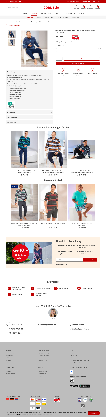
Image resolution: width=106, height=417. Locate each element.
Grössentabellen (43, 371)
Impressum (73, 353)
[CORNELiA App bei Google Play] (84, 386)
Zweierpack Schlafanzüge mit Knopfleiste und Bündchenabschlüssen (24, 224)
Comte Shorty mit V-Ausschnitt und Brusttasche (81, 224)
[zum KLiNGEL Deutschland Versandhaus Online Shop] (12, 399)
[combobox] (17, 7)
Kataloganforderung (43, 360)
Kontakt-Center (78, 325)
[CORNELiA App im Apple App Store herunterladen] (74, 386)
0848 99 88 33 (16, 333)
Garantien (73, 358)
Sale (8, 363)
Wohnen (9, 360)
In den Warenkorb (79, 63)
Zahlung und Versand (44, 350)
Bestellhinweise (42, 373)
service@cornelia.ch (48, 325)
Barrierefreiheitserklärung (76, 363)
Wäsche (9, 358)
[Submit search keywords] (26, 7)
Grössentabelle (98, 49)
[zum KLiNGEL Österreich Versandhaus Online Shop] (7, 399)
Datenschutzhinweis (61, 264)
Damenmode (10, 353)
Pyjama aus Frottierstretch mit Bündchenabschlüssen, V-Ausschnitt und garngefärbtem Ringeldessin (81, 172)
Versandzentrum (11, 373)
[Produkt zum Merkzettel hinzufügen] (82, 59)
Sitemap (9, 350)
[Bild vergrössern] (48, 63)
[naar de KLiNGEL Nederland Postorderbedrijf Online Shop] (16, 399)
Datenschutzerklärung (46, 414)
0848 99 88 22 (16, 329)
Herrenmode (10, 355)
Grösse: (56, 49)
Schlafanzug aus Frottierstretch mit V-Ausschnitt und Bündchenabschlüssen (53, 171)
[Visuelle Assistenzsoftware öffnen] (82, 406)
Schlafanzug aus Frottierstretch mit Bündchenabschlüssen (24, 171)
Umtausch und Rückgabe (45, 353)
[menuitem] (24, 14)
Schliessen (94, 413)
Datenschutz (74, 355)
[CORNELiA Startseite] (51, 7)
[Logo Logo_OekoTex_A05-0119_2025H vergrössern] (11, 104)
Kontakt (9, 371)
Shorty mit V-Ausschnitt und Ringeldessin (53, 223)
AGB (72, 350)
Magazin (41, 376)
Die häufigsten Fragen (80, 329)
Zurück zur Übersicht (14, 25)
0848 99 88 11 (16, 325)
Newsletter (41, 358)
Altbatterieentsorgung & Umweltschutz (80, 360)
